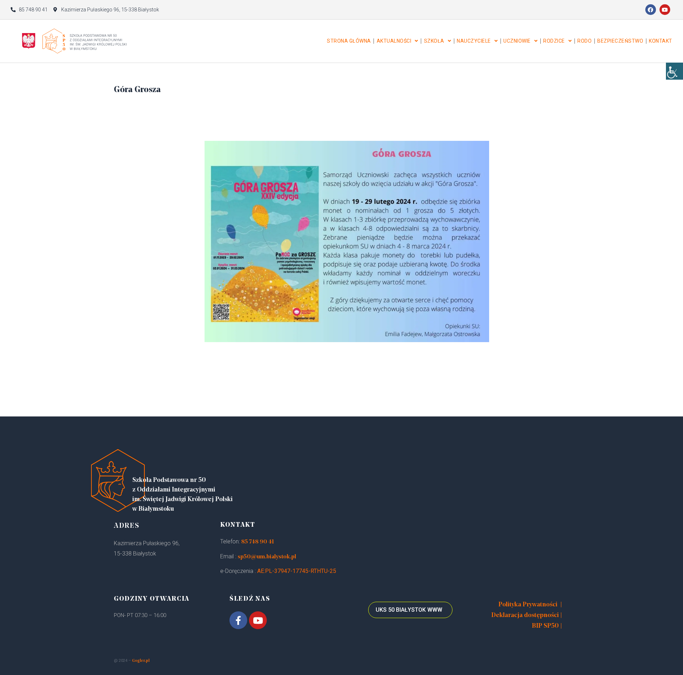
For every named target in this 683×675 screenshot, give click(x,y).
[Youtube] (665, 9)
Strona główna (349, 41)
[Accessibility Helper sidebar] (674, 71)
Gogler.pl (140, 661)
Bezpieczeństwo (620, 41)
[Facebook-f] (238, 620)
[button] (410, 610)
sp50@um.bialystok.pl (267, 557)
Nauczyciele (474, 41)
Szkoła (434, 41)
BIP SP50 (545, 626)
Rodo (584, 41)
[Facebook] (650, 9)
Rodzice (554, 41)
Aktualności (394, 41)
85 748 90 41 (257, 542)
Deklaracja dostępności (525, 615)
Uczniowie (517, 41)
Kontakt (660, 41)
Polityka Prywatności (527, 605)
